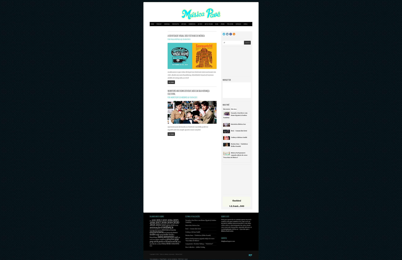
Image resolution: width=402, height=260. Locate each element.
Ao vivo (200, 24)
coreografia (153, 230)
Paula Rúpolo (163, 259)
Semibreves (192, 24)
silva (179, 242)
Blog (216, 24)
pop (177, 239)
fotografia (169, 232)
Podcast (159, 24)
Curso (245, 24)
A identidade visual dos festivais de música (186, 35)
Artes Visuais (209, 24)
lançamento (166, 236)
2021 (152, 225)
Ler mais (171, 82)
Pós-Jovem (230, 24)
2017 (158, 222)
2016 (152, 222)
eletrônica (166, 230)
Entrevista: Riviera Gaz (192, 225)
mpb (176, 237)
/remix (222, 24)
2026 (176, 225)
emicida (173, 230)
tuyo (151, 246)
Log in (186, 259)
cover (159, 230)
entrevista (156, 232)
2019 (170, 222)
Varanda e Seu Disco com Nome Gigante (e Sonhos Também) (200, 221)
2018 (164, 222)
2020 (176, 222)
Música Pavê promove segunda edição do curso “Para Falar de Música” (200, 239)
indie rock (168, 234)
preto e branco (165, 241)
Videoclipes (175, 24)
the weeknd (158, 244)
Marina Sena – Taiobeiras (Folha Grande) (198, 235)
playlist (170, 239)
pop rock (154, 241)
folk (165, 232)
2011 (154, 220)
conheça (167, 227)
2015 (175, 220)
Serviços (238, 24)
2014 (170, 220)
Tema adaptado (154, 259)
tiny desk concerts (170, 243)
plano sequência (161, 239)
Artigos (183, 24)
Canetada (167, 24)
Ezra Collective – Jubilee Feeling (195, 247)
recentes (226, 109)
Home (152, 24)
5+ (150, 221)
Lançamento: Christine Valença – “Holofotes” (199, 244)
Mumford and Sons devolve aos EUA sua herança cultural (188, 92)
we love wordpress (172, 259)
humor (175, 232)
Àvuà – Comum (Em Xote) (193, 229)
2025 (173, 225)
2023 (164, 225)
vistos (234, 109)
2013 (164, 220)
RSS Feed (181, 259)
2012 (159, 220)
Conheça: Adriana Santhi (192, 232)
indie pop (159, 235)
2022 (158, 224)
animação (155, 227)
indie (152, 234)
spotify (152, 244)
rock (175, 241)
